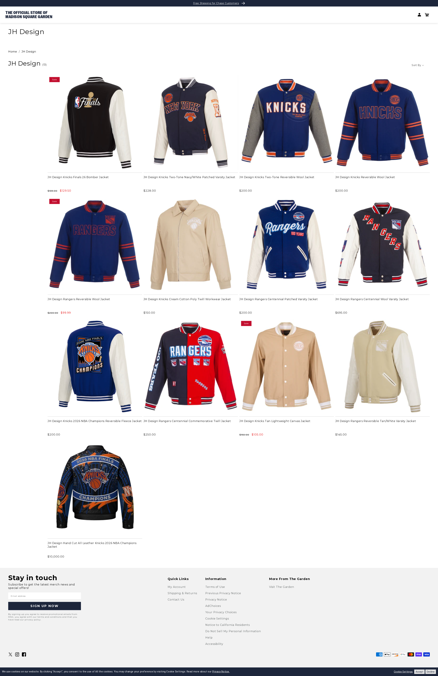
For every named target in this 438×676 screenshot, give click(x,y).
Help (209, 637)
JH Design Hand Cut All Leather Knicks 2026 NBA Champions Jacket (92, 544)
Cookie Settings (217, 618)
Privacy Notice (216, 599)
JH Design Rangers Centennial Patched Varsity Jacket (278, 299)
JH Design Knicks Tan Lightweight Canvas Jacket (275, 421)
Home (12, 51)
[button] (427, 15)
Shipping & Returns (182, 593)
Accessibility (214, 644)
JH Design (29, 51)
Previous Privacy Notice (223, 593)
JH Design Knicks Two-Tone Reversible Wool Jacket (276, 177)
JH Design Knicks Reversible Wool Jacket (365, 177)
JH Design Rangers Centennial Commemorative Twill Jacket (187, 421)
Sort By (416, 65)
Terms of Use (215, 587)
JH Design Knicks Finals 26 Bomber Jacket (78, 177)
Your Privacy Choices (221, 612)
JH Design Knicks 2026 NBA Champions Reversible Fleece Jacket (95, 421)
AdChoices (213, 606)
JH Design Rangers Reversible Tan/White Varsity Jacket (375, 421)
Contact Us (176, 599)
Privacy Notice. (221, 671)
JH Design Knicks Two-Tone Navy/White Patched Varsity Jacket (189, 177)
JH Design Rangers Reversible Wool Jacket (79, 299)
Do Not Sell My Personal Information (233, 631)
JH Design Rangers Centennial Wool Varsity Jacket (372, 299)
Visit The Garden (281, 587)
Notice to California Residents (227, 625)
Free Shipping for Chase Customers (216, 3)
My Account (177, 587)
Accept (419, 671)
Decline (431, 671)
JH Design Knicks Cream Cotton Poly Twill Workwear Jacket (187, 299)
